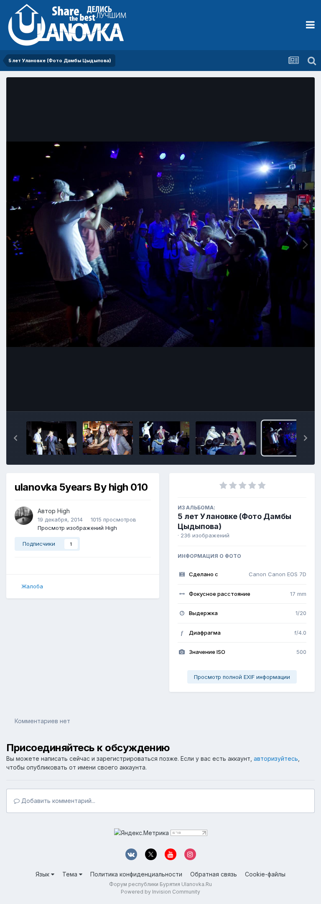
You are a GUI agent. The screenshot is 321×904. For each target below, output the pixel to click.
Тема (70, 874)
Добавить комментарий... (57, 800)
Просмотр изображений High (77, 527)
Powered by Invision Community (160, 892)
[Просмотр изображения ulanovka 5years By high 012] (164, 438)
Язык (43, 874)
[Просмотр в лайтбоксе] (160, 244)
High (63, 510)
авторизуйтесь (276, 758)
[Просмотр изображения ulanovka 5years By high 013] (108, 438)
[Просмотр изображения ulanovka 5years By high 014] (51, 438)
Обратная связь (213, 874)
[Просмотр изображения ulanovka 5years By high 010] (287, 438)
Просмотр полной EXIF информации (242, 677)
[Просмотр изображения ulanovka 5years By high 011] (226, 438)
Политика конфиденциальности (136, 874)
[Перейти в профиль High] (24, 515)
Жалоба (32, 586)
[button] (15, 438)
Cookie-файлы (265, 874)
